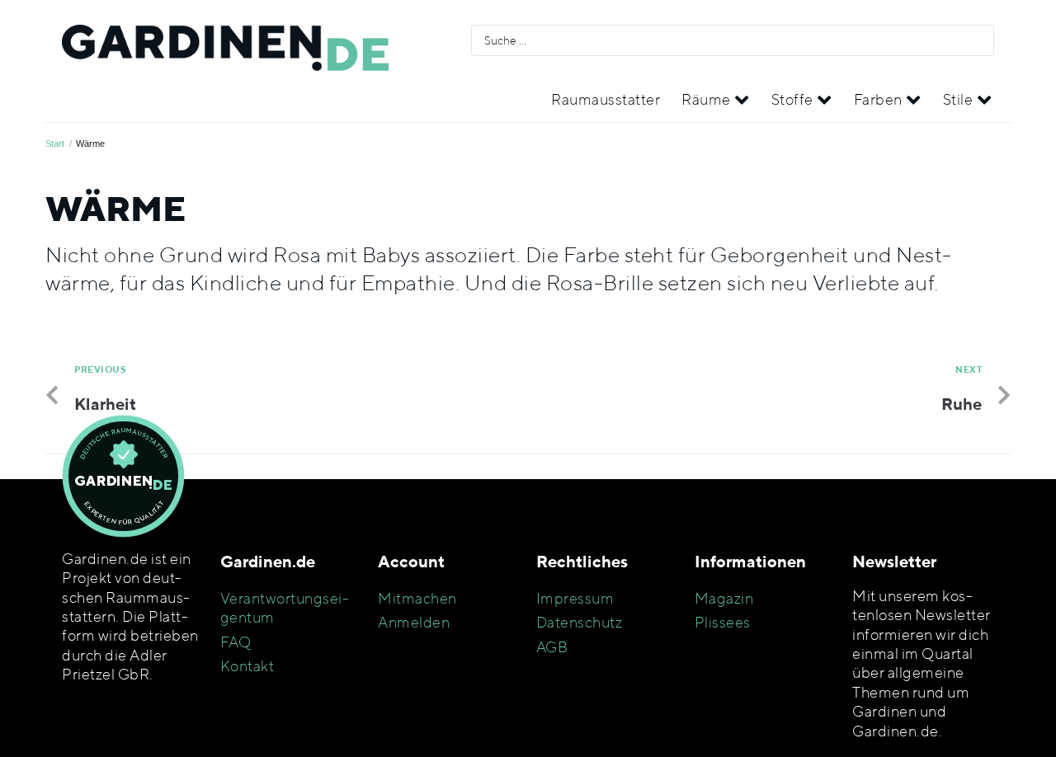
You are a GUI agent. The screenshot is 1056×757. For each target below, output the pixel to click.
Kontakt (247, 666)
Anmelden (414, 622)
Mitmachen (417, 598)
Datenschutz (579, 622)
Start (54, 143)
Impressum (575, 598)
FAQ (236, 642)
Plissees (723, 622)
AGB (552, 647)
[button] (716, 100)
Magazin (724, 598)
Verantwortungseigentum (284, 608)
